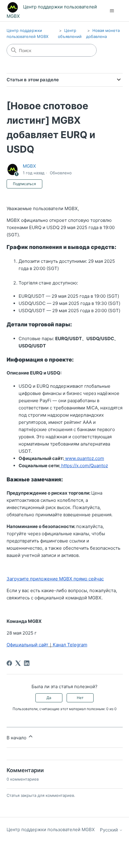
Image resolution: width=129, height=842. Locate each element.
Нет (80, 697)
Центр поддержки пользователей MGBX (51, 829)
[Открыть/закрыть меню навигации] (112, 11)
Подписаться (24, 184)
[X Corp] (18, 663)
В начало (17, 738)
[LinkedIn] (26, 663)
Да (48, 697)
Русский (109, 829)
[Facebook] (9, 663)
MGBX (29, 166)
